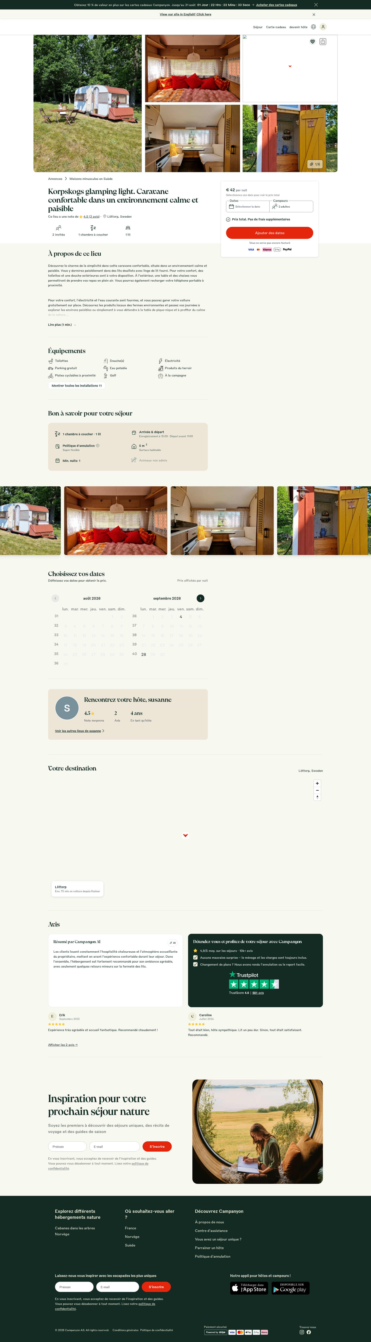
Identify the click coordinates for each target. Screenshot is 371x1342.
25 (75, 654)
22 (112, 644)
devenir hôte (298, 27)
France (130, 1228)
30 (121, 654)
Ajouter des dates (269, 233)
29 (112, 654)
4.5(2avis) (92, 216)
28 (102, 654)
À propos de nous (209, 1222)
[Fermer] (316, 4)
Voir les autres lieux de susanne (78, 730)
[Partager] (322, 41)
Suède (130, 1245)
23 (121, 644)
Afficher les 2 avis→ (63, 1044)
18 (75, 644)
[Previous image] (7, 520)
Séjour (258, 27)
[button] (248, 206)
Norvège (132, 1236)
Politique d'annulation (212, 1256)
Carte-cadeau (276, 27)
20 (93, 644)
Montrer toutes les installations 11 (77, 385)
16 (121, 635)
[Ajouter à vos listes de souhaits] (312, 41)
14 (103, 635)
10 (65, 635)
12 (84, 635)
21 (103, 644)
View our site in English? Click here (185, 14)
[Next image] (363, 520)
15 (112, 635)
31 (66, 663)
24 (65, 654)
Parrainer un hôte (209, 1248)
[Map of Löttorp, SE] (290, 68)
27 (93, 654)
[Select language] (313, 26)
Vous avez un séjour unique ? (218, 1239)
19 (84, 644)
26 (84, 654)
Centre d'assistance (211, 1230)
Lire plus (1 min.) (60, 324)
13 (93, 635)
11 (75, 635)
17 (66, 644)
